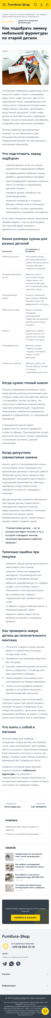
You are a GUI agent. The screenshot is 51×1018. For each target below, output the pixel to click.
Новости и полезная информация (22, 14)
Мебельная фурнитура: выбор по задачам (21, 828)
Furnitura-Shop (19, 4)
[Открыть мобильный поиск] (35, 4)
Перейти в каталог (25, 917)
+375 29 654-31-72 (23, 947)
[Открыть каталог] (4, 5)
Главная (5, 14)
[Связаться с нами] (45, 1011)
